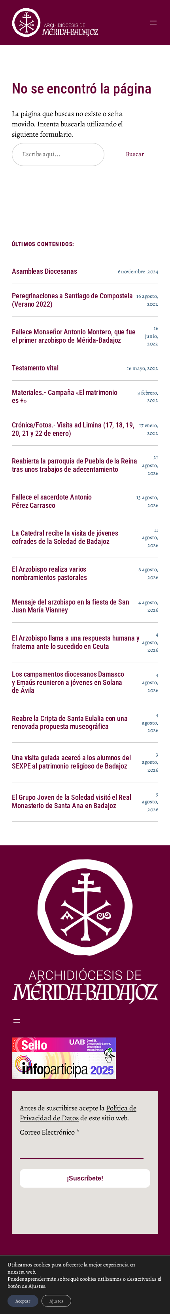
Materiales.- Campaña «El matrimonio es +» (64, 397)
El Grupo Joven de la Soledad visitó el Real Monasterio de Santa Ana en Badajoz (71, 801)
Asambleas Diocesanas (44, 271)
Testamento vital (35, 368)
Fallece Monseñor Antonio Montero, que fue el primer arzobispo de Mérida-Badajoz (74, 336)
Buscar (135, 154)
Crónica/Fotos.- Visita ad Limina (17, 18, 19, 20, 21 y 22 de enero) (73, 429)
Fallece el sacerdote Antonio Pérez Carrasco (52, 501)
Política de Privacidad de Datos (78, 1113)
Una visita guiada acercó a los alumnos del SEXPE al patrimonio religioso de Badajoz (71, 762)
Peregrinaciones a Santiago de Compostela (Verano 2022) (72, 300)
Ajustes (56, 1301)
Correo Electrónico (49, 1132)
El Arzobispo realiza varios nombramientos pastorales (49, 573)
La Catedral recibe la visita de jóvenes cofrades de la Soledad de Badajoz (65, 537)
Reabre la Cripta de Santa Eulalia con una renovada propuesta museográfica (70, 723)
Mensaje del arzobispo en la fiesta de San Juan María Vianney (70, 606)
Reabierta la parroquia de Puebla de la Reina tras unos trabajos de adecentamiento (74, 465)
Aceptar (22, 1301)
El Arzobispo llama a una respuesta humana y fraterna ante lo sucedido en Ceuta (76, 642)
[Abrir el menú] (153, 22)
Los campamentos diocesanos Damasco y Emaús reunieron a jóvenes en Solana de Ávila (68, 682)
